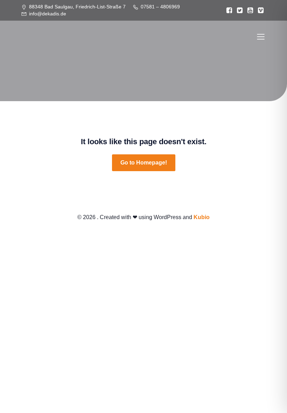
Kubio (202, 217)
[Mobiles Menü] (260, 36)
